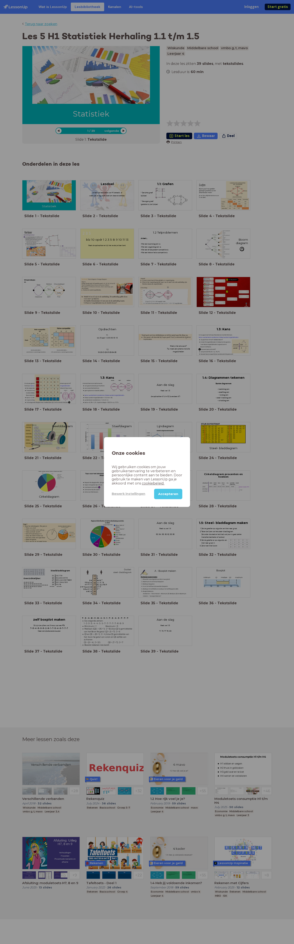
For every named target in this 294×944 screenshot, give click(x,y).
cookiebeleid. (153, 483)
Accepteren (168, 494)
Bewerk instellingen (128, 494)
